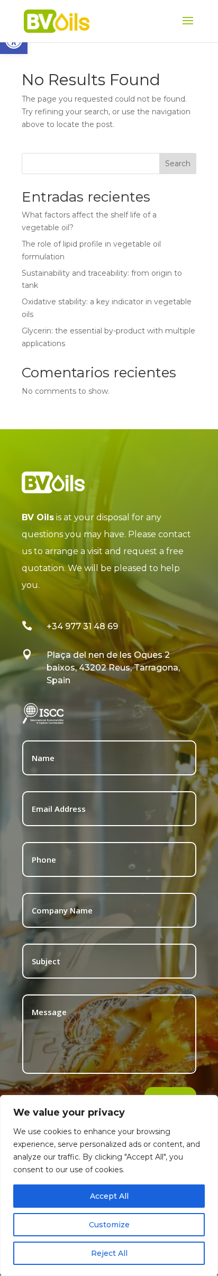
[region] (109, 1185)
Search (177, 163)
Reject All (109, 1253)
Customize (109, 1224)
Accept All (109, 1196)
